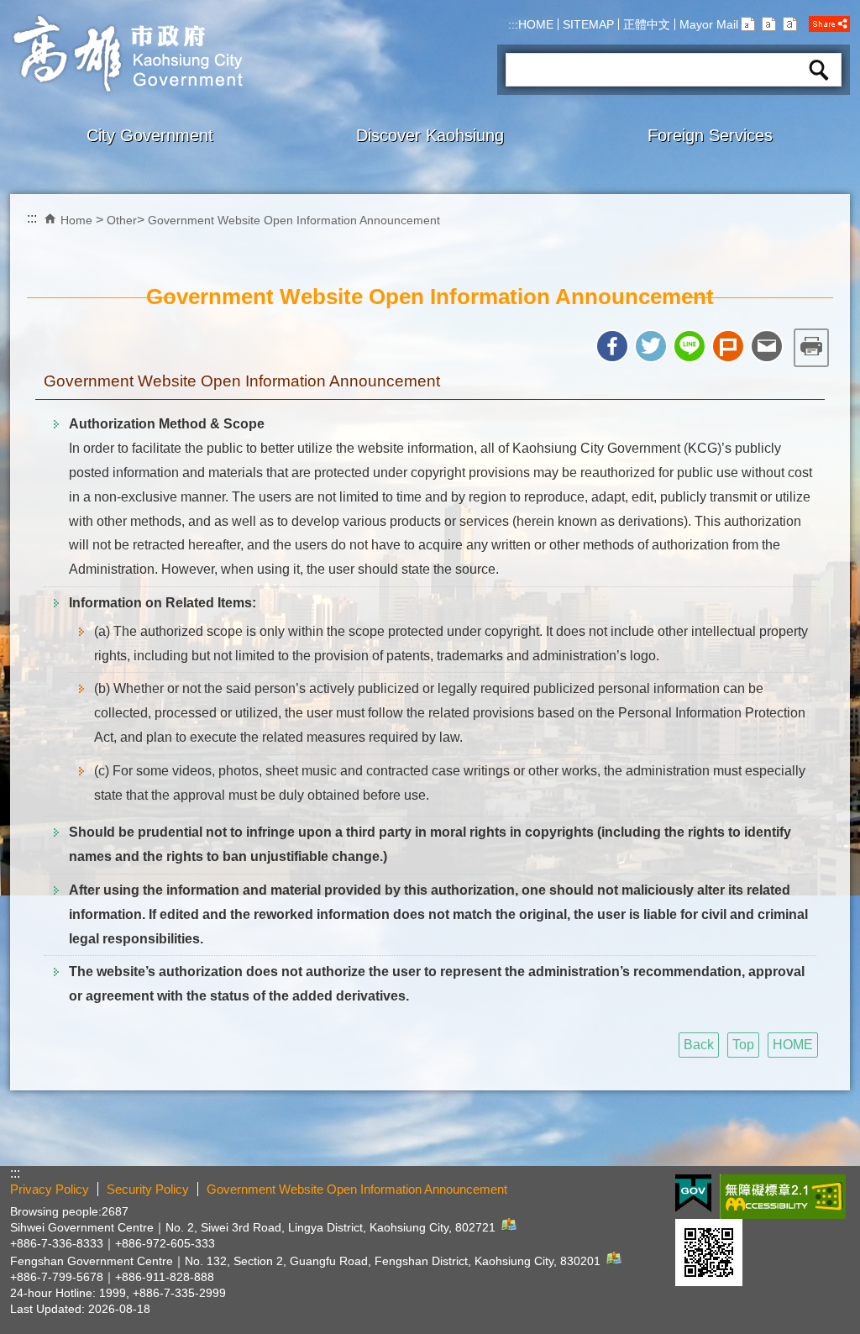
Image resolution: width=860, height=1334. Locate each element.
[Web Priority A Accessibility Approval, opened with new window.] (783, 1196)
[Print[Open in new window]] (811, 347)
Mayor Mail (708, 24)
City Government (150, 135)
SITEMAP (588, 24)
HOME (535, 24)
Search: (526, 47)
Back (699, 1044)
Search (819, 70)
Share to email (767, 346)
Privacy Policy (49, 1189)
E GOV (693, 1193)
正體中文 (646, 24)
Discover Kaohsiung (430, 135)
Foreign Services (710, 135)
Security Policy (148, 1189)
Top (743, 1044)
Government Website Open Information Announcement (294, 220)
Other (122, 220)
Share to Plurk (728, 346)
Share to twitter (651, 346)
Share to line (689, 346)
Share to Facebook (612, 346)
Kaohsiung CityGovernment (126, 54)
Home (76, 220)
